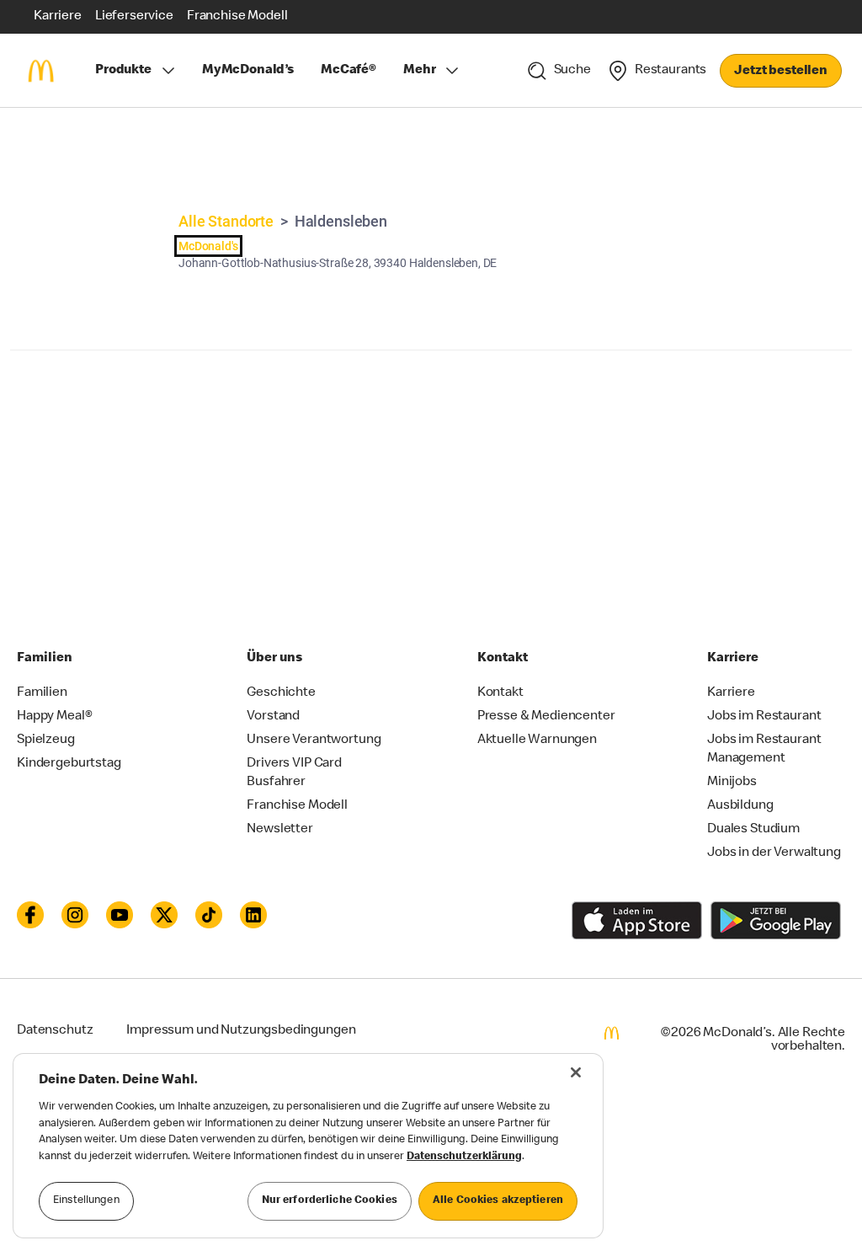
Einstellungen (86, 1200)
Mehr (419, 71)
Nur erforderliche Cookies (329, 1200)
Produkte (123, 71)
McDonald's (208, 246)
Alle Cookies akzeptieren (498, 1200)
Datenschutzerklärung (464, 1157)
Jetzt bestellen (780, 71)
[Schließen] (575, 1072)
